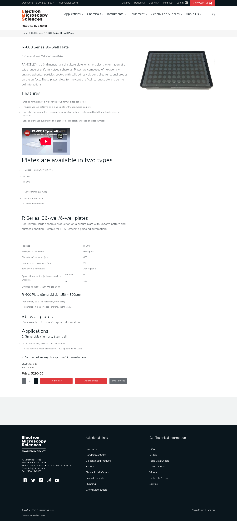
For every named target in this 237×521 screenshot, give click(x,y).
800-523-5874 (45, 3)
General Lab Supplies (165, 14)
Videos (153, 472)
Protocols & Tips (158, 478)
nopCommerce (39, 515)
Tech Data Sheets (159, 461)
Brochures (91, 449)
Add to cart (56, 381)
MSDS (153, 455)
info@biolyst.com (68, 3)
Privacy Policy (198, 510)
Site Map (211, 510)
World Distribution (96, 490)
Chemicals (94, 14)
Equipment (137, 14)
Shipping (91, 484)
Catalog (126, 3)
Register (168, 3)
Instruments (115, 14)
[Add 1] (36, 381)
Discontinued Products (99, 461)
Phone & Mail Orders (97, 472)
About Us (192, 14)
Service (153, 484)
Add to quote (91, 381)
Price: (26, 373)
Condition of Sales (96, 455)
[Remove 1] (24, 381)
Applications (72, 14)
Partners (90, 466)
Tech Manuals (157, 466)
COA (152, 449)
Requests (139, 3)
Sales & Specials (95, 478)
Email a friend (118, 381)
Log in (180, 3)
